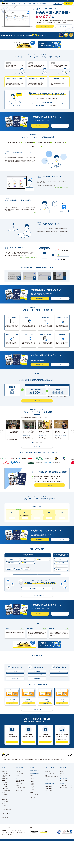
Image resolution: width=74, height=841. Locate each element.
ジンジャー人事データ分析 (6, 809)
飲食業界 (32, 777)
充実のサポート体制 (19, 792)
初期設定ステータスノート (64, 788)
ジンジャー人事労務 (5, 773)
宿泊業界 (32, 787)
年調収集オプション (5, 778)
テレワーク (33, 797)
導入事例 (29, 3)
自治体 (32, 786)
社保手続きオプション (6, 775)
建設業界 (32, 778)
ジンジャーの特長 (19, 783)
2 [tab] (33, 442)
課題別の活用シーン (34, 770)
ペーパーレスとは (48, 779)
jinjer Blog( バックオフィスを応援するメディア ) (51, 776)
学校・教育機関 (34, 780)
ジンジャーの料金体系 (19, 773)
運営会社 (3, 830)
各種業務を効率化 (19, 788)
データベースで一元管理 (20, 787)
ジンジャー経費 (4, 794)
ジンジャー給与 (4, 786)
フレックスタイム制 (34, 794)
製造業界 (32, 781)
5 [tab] (37, 442)
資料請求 (61, 771)
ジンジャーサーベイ (5, 805)
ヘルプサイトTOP (63, 785)
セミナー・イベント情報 (49, 773)
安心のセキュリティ (19, 790)
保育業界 (32, 789)
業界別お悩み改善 (48, 778)
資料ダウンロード (48, 769)
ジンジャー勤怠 (4, 782)
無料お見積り (62, 775)
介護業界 (32, 784)
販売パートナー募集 (63, 780)
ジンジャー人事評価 (5, 801)
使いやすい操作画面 (29, 142)
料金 (24, 3)
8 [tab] (41, 442)
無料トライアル (62, 773)
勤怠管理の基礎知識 (48, 785)
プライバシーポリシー (16, 830)
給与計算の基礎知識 (48, 786)
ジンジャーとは (56, 0)
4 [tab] (36, 442)
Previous (1, 431)
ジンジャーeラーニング (6, 813)
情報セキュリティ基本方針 (6, 832)
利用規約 (9, 830)
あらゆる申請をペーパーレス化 (14, 142)
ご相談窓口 (62, 769)
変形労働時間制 (34, 796)
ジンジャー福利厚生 (5, 817)
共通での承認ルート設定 (59, 142)
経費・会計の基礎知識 (49, 790)
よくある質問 (18, 771)
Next (72, 431)
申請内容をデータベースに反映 (44, 142)
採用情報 (9, 834)
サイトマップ (4, 834)
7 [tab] (40, 442)
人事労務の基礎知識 (48, 788)
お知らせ (61, 0)
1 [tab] (32, 442)
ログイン (72, 0)
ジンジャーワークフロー (6, 790)
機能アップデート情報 (64, 787)
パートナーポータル (67, 0)
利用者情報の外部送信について (18, 832)
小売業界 (32, 790)
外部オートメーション (36, 146)
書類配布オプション (5, 776)
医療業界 (32, 783)
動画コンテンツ (48, 771)
